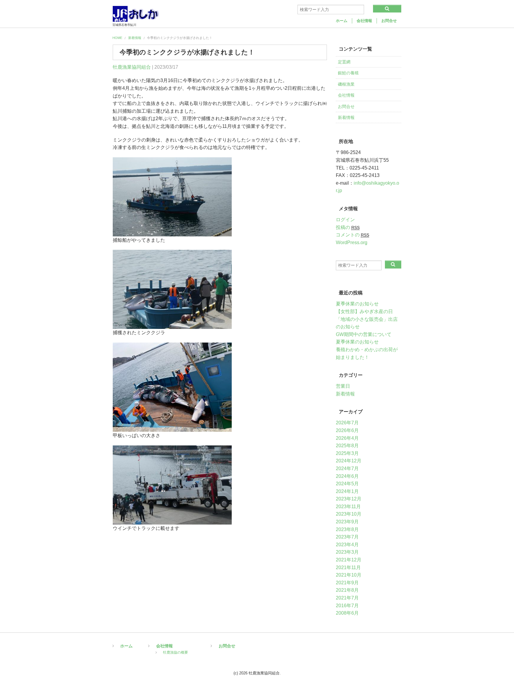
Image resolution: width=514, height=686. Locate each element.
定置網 (344, 61)
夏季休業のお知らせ (357, 303)
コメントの (352, 234)
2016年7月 (347, 605)
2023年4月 (347, 544)
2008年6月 (347, 613)
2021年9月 (347, 582)
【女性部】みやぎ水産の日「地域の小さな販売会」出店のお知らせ (367, 319)
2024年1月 (347, 491)
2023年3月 (347, 552)
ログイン (345, 219)
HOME (117, 38)
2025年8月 (347, 445)
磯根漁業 (346, 84)
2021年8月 (347, 590)
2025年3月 (347, 453)
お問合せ (389, 20)
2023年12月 (348, 498)
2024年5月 (347, 483)
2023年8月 (347, 529)
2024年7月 (347, 468)
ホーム (341, 20)
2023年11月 (348, 506)
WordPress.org (351, 242)
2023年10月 (348, 514)
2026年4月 (347, 438)
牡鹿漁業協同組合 (132, 67)
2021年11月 (348, 567)
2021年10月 (348, 574)
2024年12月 (348, 460)
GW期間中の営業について (363, 334)
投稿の (348, 227)
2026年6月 (347, 430)
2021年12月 (348, 559)
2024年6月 (347, 476)
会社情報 (364, 20)
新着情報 (134, 38)
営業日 (343, 386)
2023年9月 (347, 521)
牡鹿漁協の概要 (175, 651)
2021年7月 (347, 597)
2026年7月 (347, 422)
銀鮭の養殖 (348, 72)
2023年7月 (347, 536)
